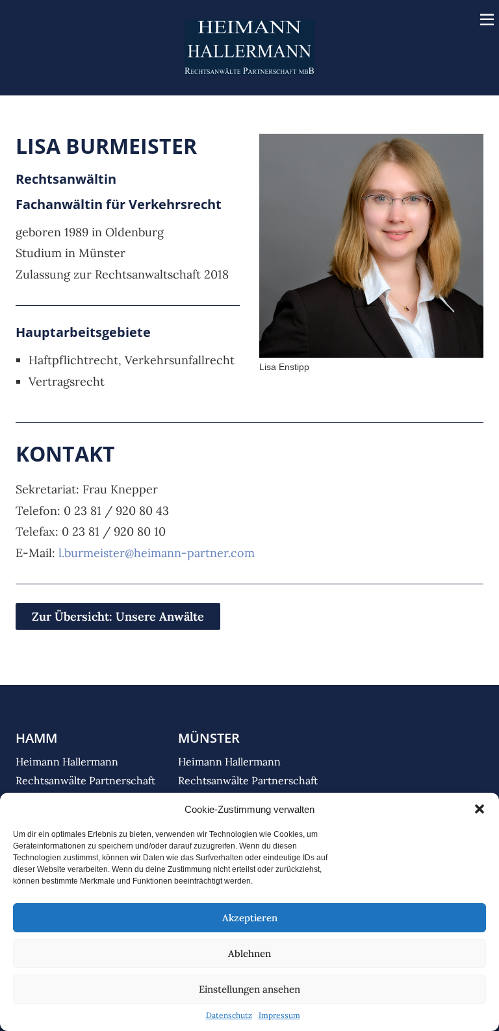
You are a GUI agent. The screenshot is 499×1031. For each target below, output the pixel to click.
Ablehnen (249, 953)
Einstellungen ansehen (249, 989)
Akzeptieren (249, 918)
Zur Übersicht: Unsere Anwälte (118, 616)
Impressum (279, 1015)
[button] (479, 808)
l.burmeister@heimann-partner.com (156, 552)
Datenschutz (229, 1015)
